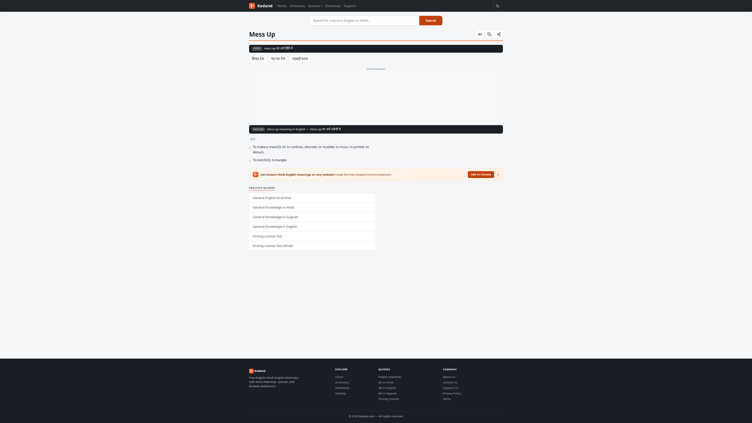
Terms (447, 399)
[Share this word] (499, 34)
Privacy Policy (452, 393)
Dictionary (297, 6)
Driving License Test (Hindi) (273, 246)
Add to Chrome (481, 174)
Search (431, 20)
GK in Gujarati (387, 393)
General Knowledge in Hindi (273, 207)
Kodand (264, 5)
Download (333, 6)
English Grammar (389, 377)
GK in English (387, 388)
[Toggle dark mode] (498, 6)
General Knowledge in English (275, 226)
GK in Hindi (385, 382)
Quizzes (314, 6)
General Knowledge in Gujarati (275, 217)
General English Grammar (272, 198)
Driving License (388, 399)
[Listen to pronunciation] (480, 34)
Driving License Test (267, 236)
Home (282, 6)
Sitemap (340, 393)
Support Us (450, 388)
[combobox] (364, 20)
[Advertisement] (376, 95)
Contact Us (450, 382)
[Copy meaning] (489, 34)
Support (350, 6)
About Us (449, 377)
